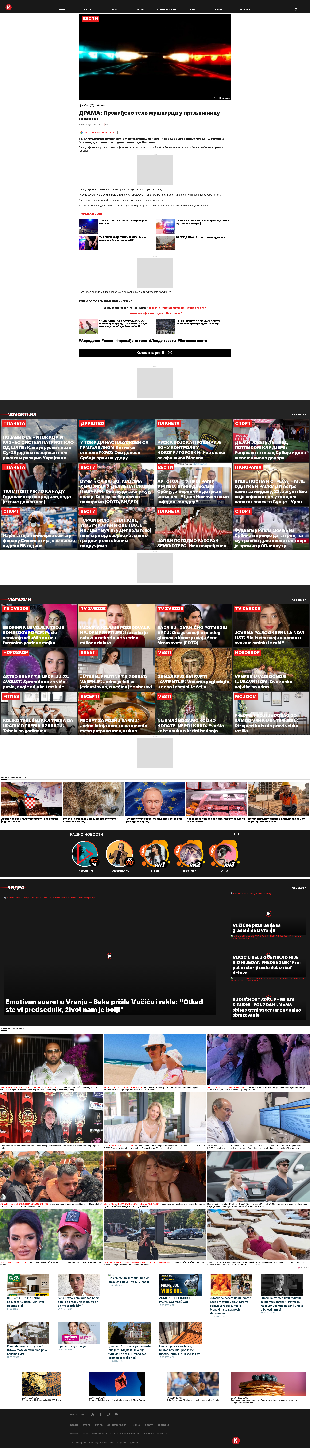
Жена (192, 9)
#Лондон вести (162, 341)
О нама (74, 1433)
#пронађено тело (131, 341)
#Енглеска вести (192, 341)
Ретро (140, 9)
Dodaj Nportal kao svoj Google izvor (100, 132)
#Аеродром (89, 341)
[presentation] (234, 834)
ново (62, 9)
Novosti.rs (21, 414)
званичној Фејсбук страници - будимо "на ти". (178, 307)
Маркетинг (111, 1433)
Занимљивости (166, 9)
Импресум (98, 1433)
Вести (87, 9)
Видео (16, 887)
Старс (113, 9)
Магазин (19, 599)
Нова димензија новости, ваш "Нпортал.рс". (155, 313)
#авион (108, 341)
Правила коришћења (155, 1433)
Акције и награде (130, 1433)
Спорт (218, 9)
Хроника (245, 9)
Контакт (85, 1433)
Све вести (299, 414)
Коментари (150, 352)
